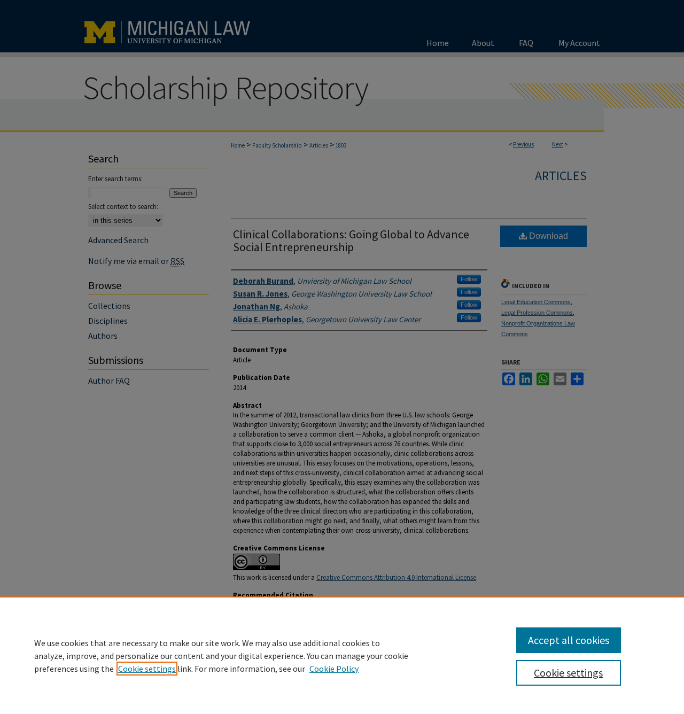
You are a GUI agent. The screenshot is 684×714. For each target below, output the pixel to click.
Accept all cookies (568, 640)
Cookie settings (147, 668)
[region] (342, 655)
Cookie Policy (334, 668)
